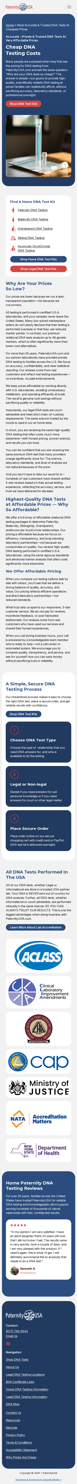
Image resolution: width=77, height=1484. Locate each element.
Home (10, 25)
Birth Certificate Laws (20, 1382)
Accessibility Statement (21, 1450)
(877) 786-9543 (17, 1331)
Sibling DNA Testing (31, 238)
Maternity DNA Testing (33, 219)
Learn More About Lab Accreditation (35, 927)
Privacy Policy (15, 1435)
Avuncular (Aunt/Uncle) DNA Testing (34, 248)
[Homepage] (19, 7)
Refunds (11, 1427)
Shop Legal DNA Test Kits (38, 269)
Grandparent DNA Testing (35, 228)
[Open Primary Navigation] (69, 7)
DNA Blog (12, 1404)
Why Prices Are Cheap (21, 1457)
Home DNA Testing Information (27, 1389)
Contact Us (13, 1412)
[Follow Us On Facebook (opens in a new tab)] (8, 1344)
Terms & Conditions (19, 1442)
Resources (13, 1420)
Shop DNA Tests (17, 1359)
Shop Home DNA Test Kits (38, 259)
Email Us (11, 1336)
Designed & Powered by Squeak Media (37, 1479)
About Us (12, 1367)
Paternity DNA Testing (32, 210)
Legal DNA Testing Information (26, 1396)
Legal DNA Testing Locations (25, 1374)
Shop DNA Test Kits (23, 104)
